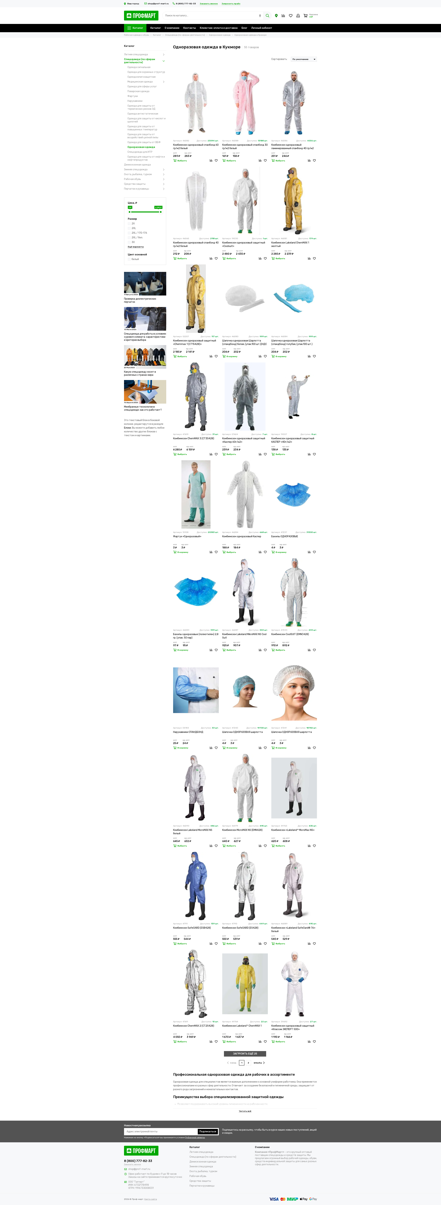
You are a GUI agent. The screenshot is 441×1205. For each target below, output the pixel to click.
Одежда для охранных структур (146, 72)
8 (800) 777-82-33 (186, 3)
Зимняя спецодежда (135, 169)
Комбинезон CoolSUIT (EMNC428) (290, 634)
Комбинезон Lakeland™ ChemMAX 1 (241, 1025)
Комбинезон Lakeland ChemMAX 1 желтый (290, 244)
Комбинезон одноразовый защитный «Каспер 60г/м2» (243, 440)
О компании (172, 28)
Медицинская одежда (140, 81)
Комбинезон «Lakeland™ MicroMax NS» (293, 830)
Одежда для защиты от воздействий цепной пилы (142, 136)
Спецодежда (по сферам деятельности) (139, 61)
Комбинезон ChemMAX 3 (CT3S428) (193, 438)
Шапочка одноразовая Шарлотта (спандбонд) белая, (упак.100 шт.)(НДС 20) (244, 342)
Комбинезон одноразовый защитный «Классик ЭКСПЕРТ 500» (292, 1027)
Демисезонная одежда (137, 164)
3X (133, 242)
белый (135, 259)
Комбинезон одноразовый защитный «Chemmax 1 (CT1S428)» (194, 342)
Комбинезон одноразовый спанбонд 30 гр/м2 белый (245, 146)
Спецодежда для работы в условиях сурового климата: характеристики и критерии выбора (145, 336)
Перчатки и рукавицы (136, 188)
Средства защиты (135, 184)
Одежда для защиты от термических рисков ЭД (141, 107)
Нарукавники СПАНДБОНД (188, 732)
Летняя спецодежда (136, 54)
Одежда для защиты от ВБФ (144, 142)
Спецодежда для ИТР (139, 151)
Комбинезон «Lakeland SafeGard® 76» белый (293, 929)
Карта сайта (150, 1199)
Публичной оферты (195, 1137)
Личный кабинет (261, 28)
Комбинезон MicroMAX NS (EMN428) (242, 830)
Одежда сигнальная (138, 67)
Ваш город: (133, 3)
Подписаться (207, 1131)
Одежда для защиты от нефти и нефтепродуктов (146, 158)
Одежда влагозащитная (141, 76)
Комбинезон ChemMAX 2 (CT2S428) (193, 1025)
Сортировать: (279, 59)
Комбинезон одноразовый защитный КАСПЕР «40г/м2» (292, 440)
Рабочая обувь (132, 179)
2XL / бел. (137, 237)
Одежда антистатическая (142, 113)
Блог (244, 28)
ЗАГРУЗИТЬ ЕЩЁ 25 (245, 1053)
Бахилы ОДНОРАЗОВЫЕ (284, 536)
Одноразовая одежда (141, 147)
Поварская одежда (138, 91)
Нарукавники (134, 101)
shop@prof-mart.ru (158, 3)
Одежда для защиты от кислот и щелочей (146, 120)
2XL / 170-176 (139, 232)
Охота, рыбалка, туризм (138, 174)
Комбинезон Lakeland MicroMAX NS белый (192, 832)
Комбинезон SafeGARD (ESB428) (192, 927)
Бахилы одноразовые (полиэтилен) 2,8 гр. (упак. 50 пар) (195, 636)
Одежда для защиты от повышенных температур (142, 128)
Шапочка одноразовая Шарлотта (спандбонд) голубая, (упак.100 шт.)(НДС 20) (291, 342)
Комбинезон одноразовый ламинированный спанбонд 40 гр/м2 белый (292, 146)
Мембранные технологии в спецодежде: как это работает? (143, 408)
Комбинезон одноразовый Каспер (241, 536)
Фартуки (132, 96)
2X (133, 223)
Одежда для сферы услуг (142, 86)
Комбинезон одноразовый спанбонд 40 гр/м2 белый (196, 244)
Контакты (189, 28)
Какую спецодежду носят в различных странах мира (140, 373)
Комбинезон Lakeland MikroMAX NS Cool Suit (244, 636)
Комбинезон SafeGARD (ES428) (240, 927)
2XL (134, 228)
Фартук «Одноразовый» (187, 536)
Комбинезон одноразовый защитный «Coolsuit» (243, 244)
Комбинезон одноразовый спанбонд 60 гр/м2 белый (196, 146)
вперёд (258, 1063)
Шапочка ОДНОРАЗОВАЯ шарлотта (242, 732)
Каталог (138, 28)
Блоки (127, 427)
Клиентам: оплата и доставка (219, 28)
